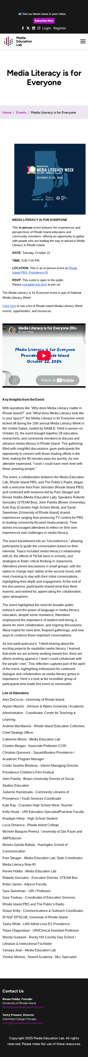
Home (6, 112)
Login (46, 28)
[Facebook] (23, 28)
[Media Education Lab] (17, 41)
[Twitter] (28, 28)
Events (21, 112)
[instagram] (38, 28)
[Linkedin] (33, 28)
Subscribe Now (44, 20)
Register (59, 28)
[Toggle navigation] (83, 41)
